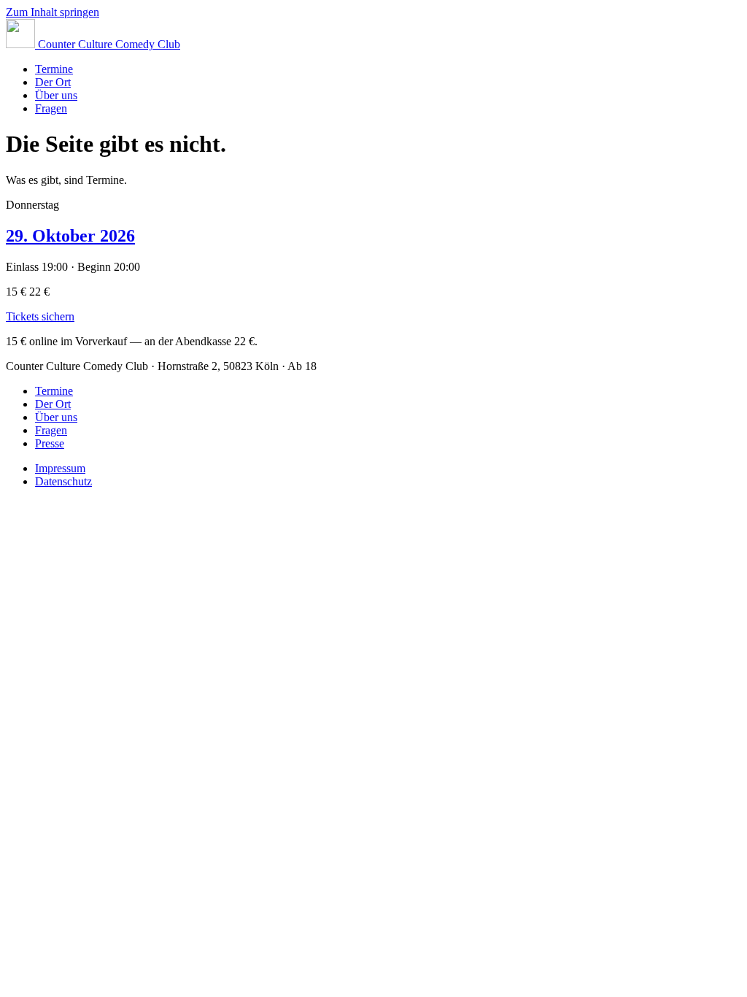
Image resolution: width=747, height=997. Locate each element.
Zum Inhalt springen (52, 12)
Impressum (60, 468)
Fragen (51, 108)
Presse (49, 443)
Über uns (56, 95)
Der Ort (53, 82)
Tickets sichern (40, 316)
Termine (54, 69)
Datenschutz (63, 481)
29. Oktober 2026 (70, 235)
